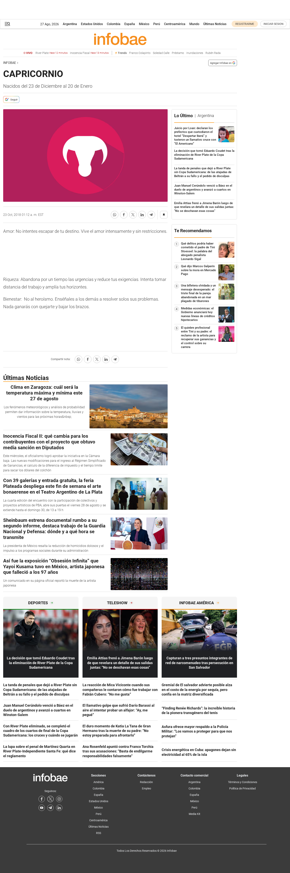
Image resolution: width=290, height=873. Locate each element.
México (144, 24)
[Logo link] (120, 39)
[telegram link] (50, 808)
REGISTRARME (244, 23)
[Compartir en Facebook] (124, 214)
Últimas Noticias (214, 24)
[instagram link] (59, 799)
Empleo (146, 788)
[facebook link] (41, 799)
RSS (98, 833)
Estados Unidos (92, 24)
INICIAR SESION (273, 23)
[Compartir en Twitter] (133, 214)
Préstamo (178, 53)
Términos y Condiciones (242, 782)
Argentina (70, 24)
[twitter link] (50, 799)
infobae (9, 63)
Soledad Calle (161, 53)
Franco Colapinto (139, 53)
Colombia (113, 24)
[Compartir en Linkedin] (142, 214)
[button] (7, 24)
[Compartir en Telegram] (151, 214)
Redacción (146, 782)
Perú (156, 24)
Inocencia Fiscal (89, 53)
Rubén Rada (213, 53)
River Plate (51, 53)
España (129, 24)
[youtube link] (41, 808)
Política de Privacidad (242, 788)
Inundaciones (194, 53)
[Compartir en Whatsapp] (114, 214)
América (98, 782)
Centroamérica (174, 24)
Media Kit (194, 814)
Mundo (194, 24)
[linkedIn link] (59, 808)
